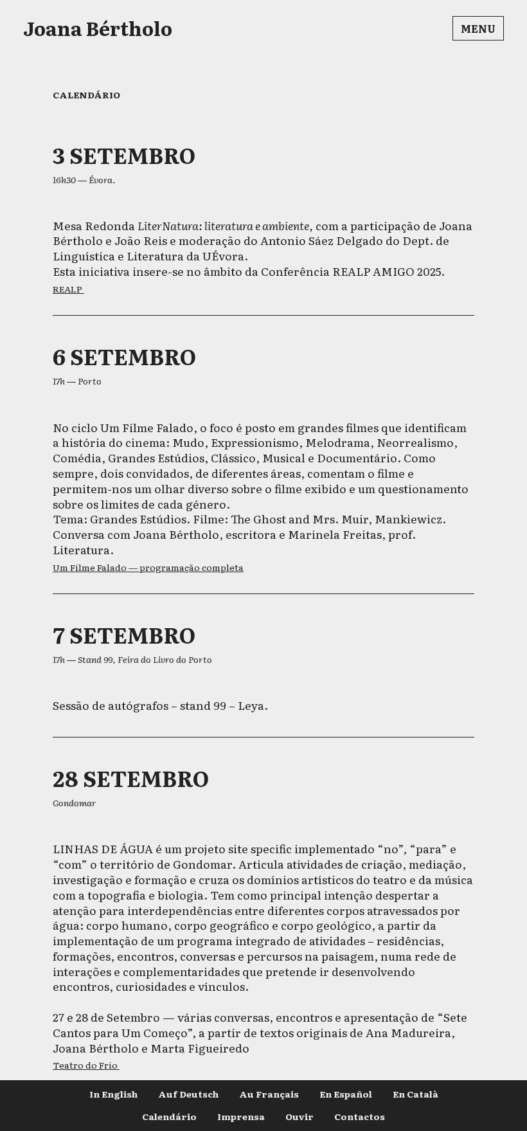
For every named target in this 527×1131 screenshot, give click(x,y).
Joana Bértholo (97, 28)
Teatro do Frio (86, 1064)
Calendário (169, 1116)
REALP (68, 288)
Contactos (359, 1116)
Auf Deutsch (188, 1093)
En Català (415, 1093)
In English (113, 1093)
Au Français (269, 1093)
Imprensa (241, 1116)
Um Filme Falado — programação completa (148, 567)
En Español (345, 1093)
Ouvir (299, 1116)
